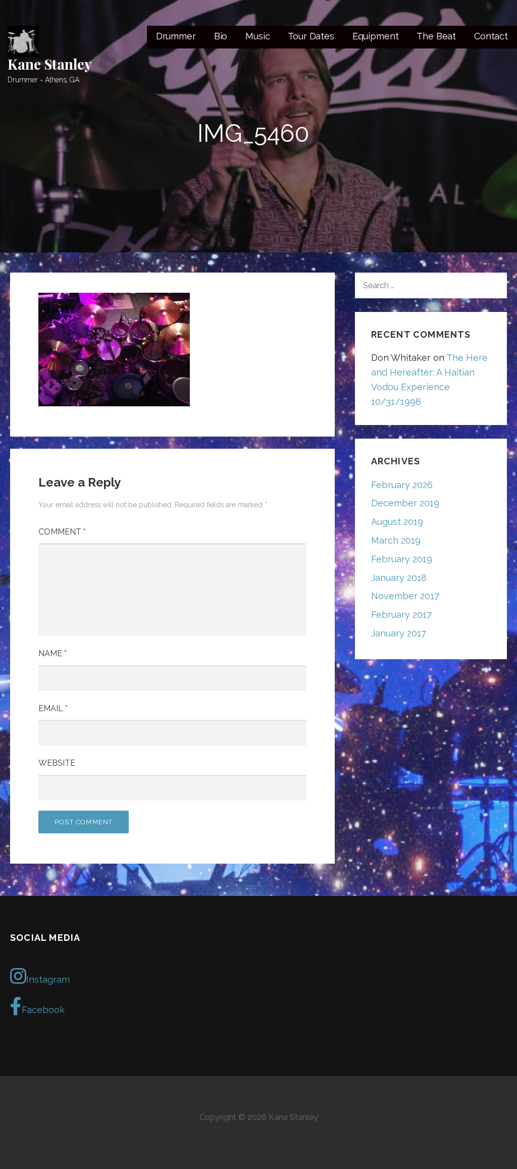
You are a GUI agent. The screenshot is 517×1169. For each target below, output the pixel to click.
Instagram (48, 979)
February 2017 (401, 614)
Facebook (43, 1009)
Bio (221, 36)
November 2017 (405, 596)
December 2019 (405, 503)
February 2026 (402, 485)
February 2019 (401, 559)
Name (52, 653)
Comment (62, 532)
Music (257, 36)
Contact (491, 36)
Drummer (176, 36)
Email (53, 708)
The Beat (436, 36)
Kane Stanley (50, 64)
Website (56, 763)
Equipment (375, 36)
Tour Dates (311, 36)
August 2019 (397, 521)
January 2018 (399, 577)
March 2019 (396, 540)
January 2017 (398, 633)
